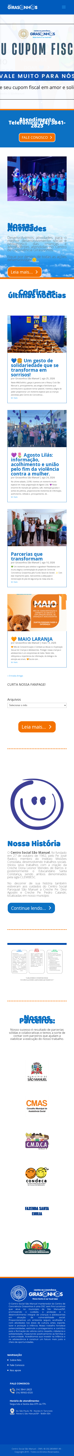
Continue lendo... (28, 908)
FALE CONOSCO (35, 137)
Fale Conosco (17, 1365)
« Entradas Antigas (15, 675)
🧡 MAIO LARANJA (32, 639)
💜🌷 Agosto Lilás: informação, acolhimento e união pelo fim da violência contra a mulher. (35, 464)
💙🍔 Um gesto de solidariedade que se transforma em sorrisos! (35, 367)
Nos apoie (15, 1370)
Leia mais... (22, 272)
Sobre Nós (15, 1360)
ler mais (14, 398)
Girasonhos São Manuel (27, 378)
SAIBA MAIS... (34, 63)
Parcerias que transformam (27, 556)
